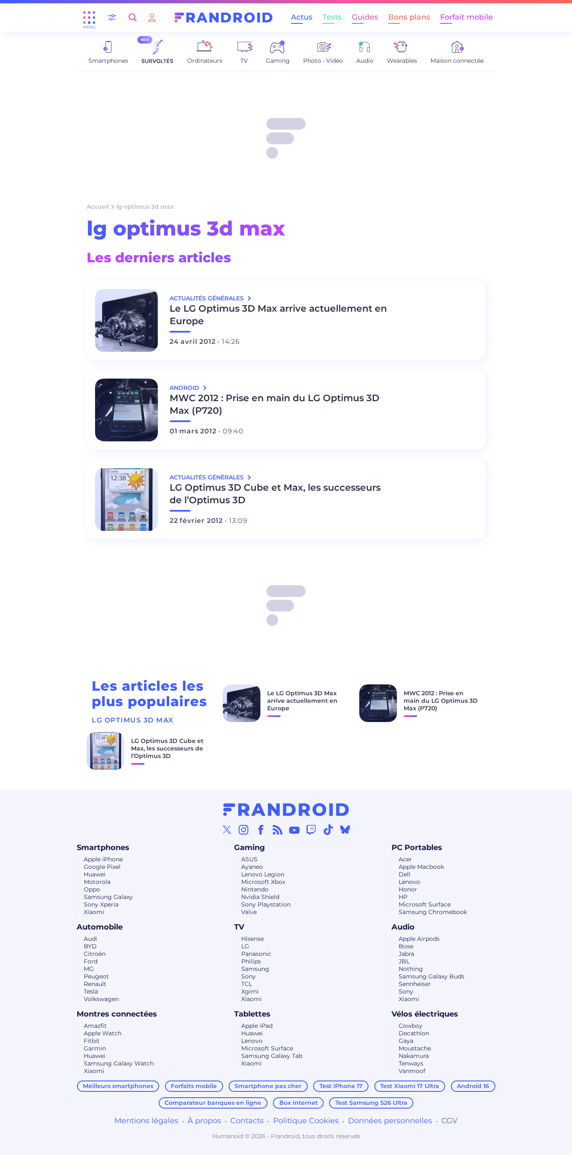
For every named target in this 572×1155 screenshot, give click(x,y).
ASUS (249, 859)
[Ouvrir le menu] (89, 17)
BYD (90, 946)
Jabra (406, 954)
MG (89, 969)
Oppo (92, 889)
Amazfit (95, 1026)
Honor (408, 889)
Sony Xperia (101, 904)
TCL (246, 984)
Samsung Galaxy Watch (119, 1063)
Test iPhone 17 (341, 1086)
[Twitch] (311, 829)
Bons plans (409, 17)
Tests (332, 17)
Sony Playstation (266, 904)
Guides (365, 17)
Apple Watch (102, 1033)
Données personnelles (390, 1120)
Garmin (95, 1048)
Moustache (415, 1048)
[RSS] (277, 829)
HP (403, 897)
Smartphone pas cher (267, 1086)
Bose (406, 946)
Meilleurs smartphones (118, 1086)
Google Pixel (102, 867)
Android (185, 388)
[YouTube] (294, 829)
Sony (248, 976)
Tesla (91, 991)
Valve (249, 912)
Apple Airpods (419, 938)
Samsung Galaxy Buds (431, 976)
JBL (404, 961)
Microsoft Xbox (263, 882)
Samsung (255, 969)
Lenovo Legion (262, 874)
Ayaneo (252, 867)
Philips (251, 961)
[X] (227, 829)
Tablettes (252, 1014)
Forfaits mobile (194, 1086)
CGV (449, 1120)
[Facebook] (261, 829)
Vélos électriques (425, 1014)
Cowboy (411, 1026)
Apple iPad (257, 1026)
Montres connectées (117, 1014)
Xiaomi (94, 912)
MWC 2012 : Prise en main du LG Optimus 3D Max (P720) (274, 404)
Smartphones (103, 847)
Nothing (411, 969)
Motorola (97, 882)
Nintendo (254, 889)
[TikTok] (328, 829)
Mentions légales (146, 1120)
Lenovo (409, 882)
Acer (405, 859)
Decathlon (414, 1033)
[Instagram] (243, 829)
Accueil (98, 206)
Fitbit (92, 1041)
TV (239, 927)
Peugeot (96, 976)
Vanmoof (412, 1071)
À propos (204, 1120)
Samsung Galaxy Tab (271, 1056)
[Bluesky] (345, 829)
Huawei (95, 874)
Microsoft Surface (425, 904)
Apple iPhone (103, 859)
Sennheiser (415, 984)
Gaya (406, 1041)
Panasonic (256, 954)
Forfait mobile (466, 17)
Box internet (298, 1102)
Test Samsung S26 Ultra (371, 1102)
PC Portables (417, 847)
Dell (404, 874)
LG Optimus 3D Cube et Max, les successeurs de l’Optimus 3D (275, 494)
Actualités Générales (207, 298)
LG (245, 946)
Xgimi (250, 991)
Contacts (247, 1120)
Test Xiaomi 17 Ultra (409, 1086)
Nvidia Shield (260, 897)
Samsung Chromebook (433, 912)
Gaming (249, 847)
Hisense (252, 938)
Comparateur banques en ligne (213, 1102)
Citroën (95, 954)
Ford (91, 961)
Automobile (100, 927)
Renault (95, 984)
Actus (301, 17)
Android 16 (473, 1086)
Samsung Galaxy (108, 897)
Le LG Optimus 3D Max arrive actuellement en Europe (278, 315)
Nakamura (414, 1056)
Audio (403, 927)
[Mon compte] (152, 17)
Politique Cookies (306, 1120)
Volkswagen (101, 999)
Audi (90, 938)
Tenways (411, 1063)
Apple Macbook (421, 867)
